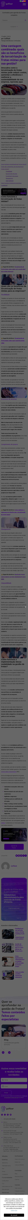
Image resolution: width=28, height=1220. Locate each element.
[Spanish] (25, 1)
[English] (23, 1)
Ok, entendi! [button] (14, 1215)
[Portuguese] (21, 1)
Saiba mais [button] (14, 1210)
